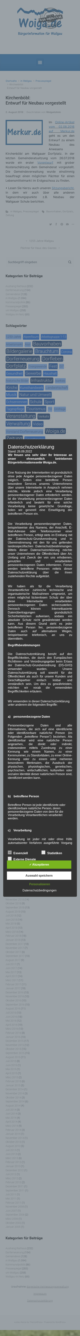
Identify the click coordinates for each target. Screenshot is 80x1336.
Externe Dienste (24, 859)
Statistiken (54, 853)
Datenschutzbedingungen (40, 890)
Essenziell (20, 853)
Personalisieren (39, 884)
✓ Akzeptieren (39, 864)
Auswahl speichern (39, 875)
